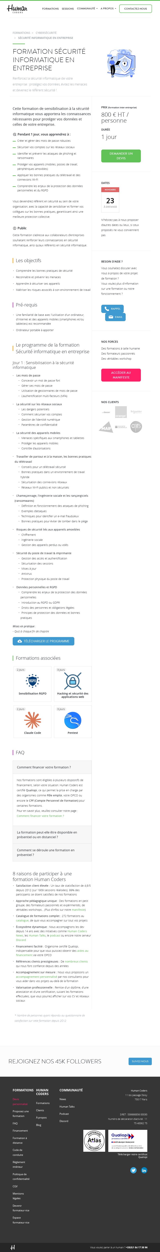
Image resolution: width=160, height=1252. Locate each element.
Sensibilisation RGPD (32, 693)
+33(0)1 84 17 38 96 (137, 1247)
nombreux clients (76, 961)
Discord (21, 940)
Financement (20, 1130)
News (63, 1099)
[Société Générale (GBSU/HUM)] (121, 427)
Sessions (68, 9)
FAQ (15, 1123)
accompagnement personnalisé (36, 977)
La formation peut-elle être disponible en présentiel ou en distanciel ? (47, 834)
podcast (55, 935)
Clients (40, 1110)
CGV (15, 1186)
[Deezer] (106, 412)
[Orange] (121, 412)
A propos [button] (107, 8)
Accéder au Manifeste (121, 375)
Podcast (64, 1114)
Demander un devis (121, 156)
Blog (38, 1125)
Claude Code (32, 733)
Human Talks (37, 935)
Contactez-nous (135, 9)
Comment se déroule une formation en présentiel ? (46, 852)
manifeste (78, 909)
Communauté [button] (86, 8)
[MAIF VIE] (106, 427)
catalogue (22, 920)
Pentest (73, 733)
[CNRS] (136, 427)
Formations (50, 9)
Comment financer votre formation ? (44, 767)
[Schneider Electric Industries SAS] (136, 412)
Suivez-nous (140, 1061)
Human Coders (139, 1090)
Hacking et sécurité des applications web (72, 695)
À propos (41, 1117)
